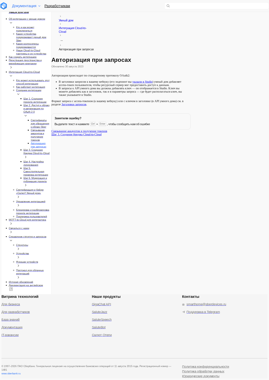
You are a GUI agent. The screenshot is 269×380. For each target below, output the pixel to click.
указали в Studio (142, 81)
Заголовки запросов (73, 104)
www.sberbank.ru (11, 373)
